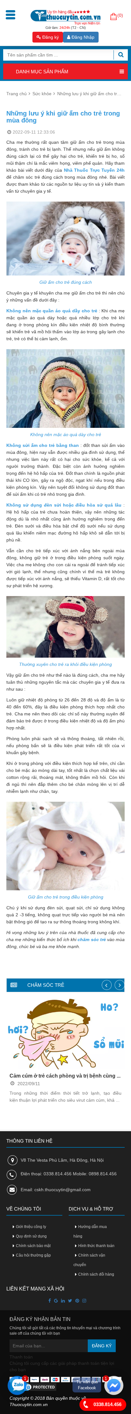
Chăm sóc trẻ (45, 985)
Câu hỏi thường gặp (33, 1255)
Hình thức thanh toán (96, 1246)
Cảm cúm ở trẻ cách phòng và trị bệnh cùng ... (65, 1076)
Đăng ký (50, 37)
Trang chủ (16, 93)
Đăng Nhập (82, 37)
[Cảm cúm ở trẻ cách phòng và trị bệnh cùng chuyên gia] (65, 1034)
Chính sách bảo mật (33, 1246)
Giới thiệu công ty (31, 1227)
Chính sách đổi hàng (96, 1274)
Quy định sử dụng (31, 1236)
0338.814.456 (106, 1404)
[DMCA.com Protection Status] (33, 1386)
